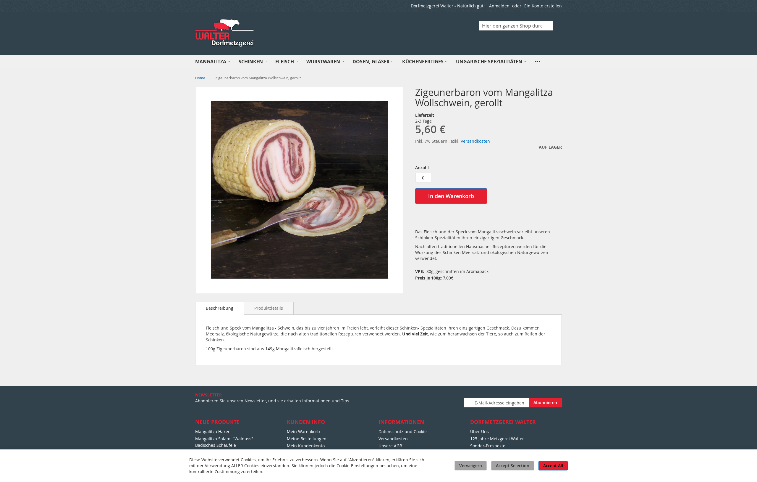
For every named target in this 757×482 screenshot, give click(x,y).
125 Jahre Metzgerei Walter (497, 438)
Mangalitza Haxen (213, 431)
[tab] (219, 308)
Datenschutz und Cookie (402, 431)
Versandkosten (475, 141)
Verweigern (470, 465)
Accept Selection (512, 465)
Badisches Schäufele (215, 445)
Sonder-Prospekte (487, 446)
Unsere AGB (390, 446)
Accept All (553, 465)
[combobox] (516, 25)
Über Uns (479, 431)
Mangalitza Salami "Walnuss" (224, 438)
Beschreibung (219, 308)
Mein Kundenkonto (306, 446)
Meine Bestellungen (306, 438)
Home (200, 77)
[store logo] (225, 33)
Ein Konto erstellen (543, 6)
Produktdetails (268, 308)
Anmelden (499, 6)
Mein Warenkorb (303, 431)
